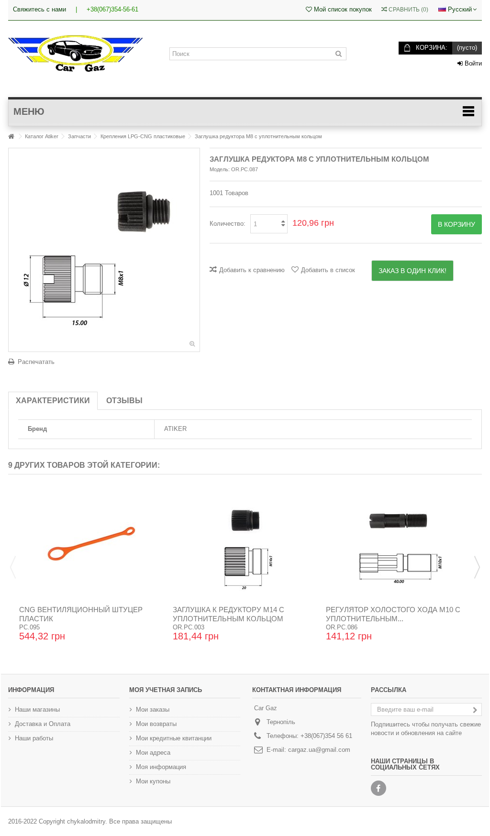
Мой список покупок (342, 9)
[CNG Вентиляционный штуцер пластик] (91, 543)
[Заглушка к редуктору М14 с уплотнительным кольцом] (245, 543)
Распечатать (36, 361)
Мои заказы (152, 709)
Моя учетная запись (165, 689)
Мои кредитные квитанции (174, 738)
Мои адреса (153, 752)
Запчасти (79, 136)
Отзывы (124, 400)
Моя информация (161, 766)
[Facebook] (378, 788)
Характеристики (53, 400)
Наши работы (34, 738)
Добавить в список (328, 270)
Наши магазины (37, 709)
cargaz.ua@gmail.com (319, 749)
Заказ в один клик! (412, 271)
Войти (472, 63)
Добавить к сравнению (252, 270)
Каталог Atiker (41, 136)
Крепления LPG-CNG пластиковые (142, 136)
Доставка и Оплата (42, 723)
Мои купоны (153, 781)
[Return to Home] (11, 137)
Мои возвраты (156, 723)
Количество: (227, 223)
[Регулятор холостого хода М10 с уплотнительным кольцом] (398, 543)
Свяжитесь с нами (39, 9)
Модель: (220, 169)
